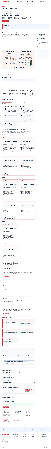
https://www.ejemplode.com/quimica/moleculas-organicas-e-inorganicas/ (17, 404)
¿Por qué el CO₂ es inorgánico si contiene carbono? (12, 375)
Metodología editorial (17, 420)
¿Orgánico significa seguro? (8, 382)
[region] (18, 88)
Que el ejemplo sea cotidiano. (9, 363)
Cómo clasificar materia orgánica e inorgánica (42, 40)
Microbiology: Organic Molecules (7, 414)
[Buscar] (48, 1)
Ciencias (31, 1)
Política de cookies (43, 437)
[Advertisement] (19, 43)
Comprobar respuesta (6, 276)
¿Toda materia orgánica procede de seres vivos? (11, 372)
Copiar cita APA (7, 407)
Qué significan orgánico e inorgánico (41, 35)
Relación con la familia (41, 38)
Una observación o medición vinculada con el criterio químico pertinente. (16, 361)
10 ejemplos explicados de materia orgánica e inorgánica (43, 43)
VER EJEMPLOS (5, 20)
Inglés (28, 1)
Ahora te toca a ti (40, 44)
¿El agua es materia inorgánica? (8, 377)
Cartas (21, 1)
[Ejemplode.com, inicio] (6, 1)
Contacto (33, 436)
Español (18, 1)
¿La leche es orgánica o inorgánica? (9, 380)
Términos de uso (43, 439)
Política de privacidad (44, 436)
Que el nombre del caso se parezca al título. (11, 365)
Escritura (24, 1)
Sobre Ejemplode (15, 436)
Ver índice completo (42, 46)
